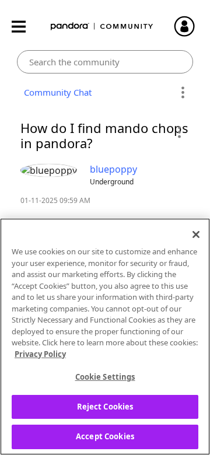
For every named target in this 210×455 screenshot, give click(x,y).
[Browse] (24, 26)
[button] (179, 132)
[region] (105, 336)
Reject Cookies (105, 406)
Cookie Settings (105, 377)
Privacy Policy (40, 354)
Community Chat (55, 92)
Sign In (189, 26)
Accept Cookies (105, 436)
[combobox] (105, 62)
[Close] (196, 234)
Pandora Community (102, 27)
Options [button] (182, 93)
